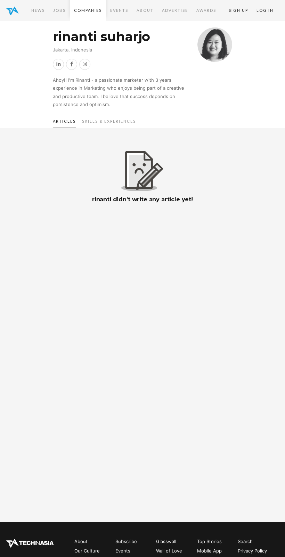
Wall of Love (169, 551)
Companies (88, 10)
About (145, 10)
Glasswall (166, 541)
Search (245, 541)
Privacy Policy (252, 551)
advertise (175, 10)
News (38, 10)
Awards (206, 10)
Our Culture (87, 551)
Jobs (59, 10)
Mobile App (209, 551)
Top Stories (209, 541)
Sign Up (238, 10)
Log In (265, 10)
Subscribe (126, 541)
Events (119, 10)
